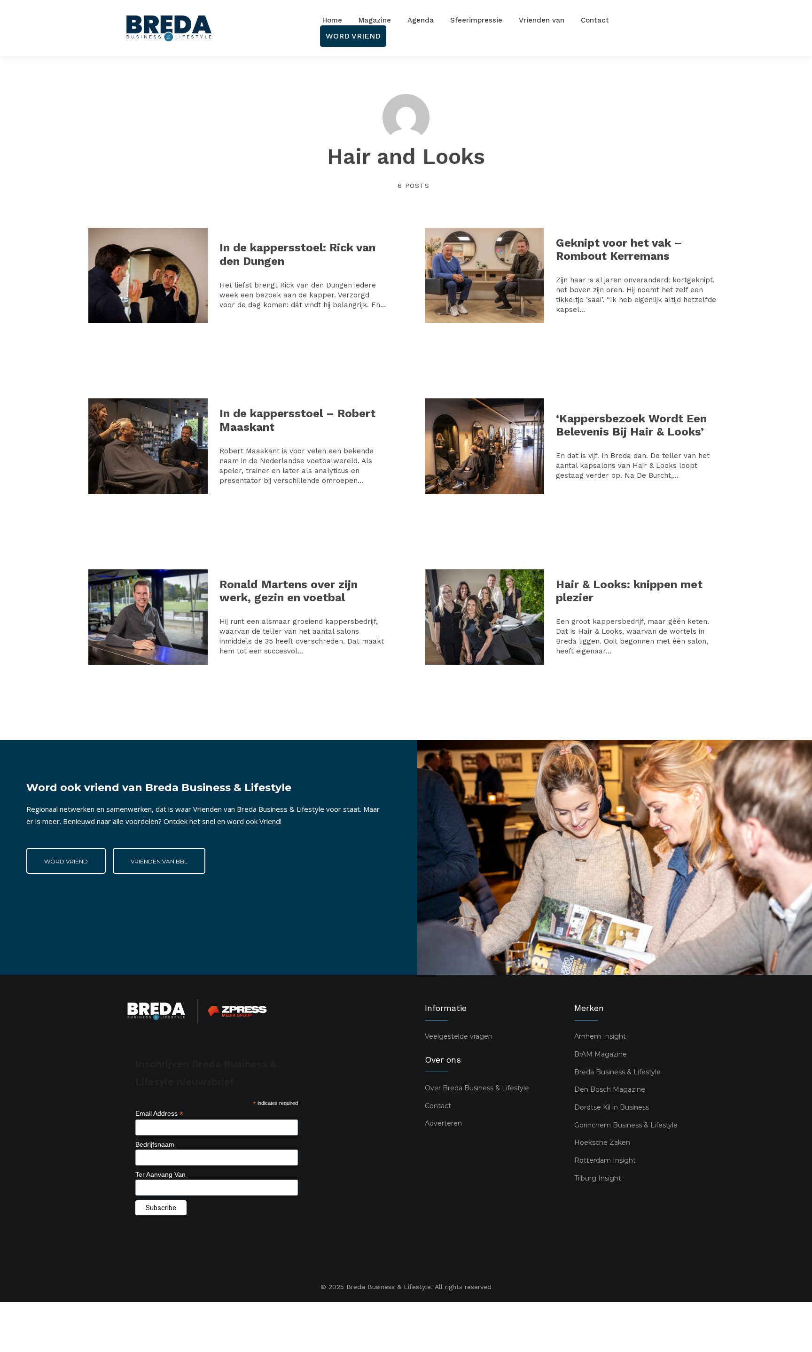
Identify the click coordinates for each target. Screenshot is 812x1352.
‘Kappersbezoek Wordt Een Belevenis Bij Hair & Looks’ (631, 425)
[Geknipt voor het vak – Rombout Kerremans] (484, 276)
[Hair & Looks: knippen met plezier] (484, 617)
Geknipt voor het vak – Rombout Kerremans (619, 249)
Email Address (159, 1113)
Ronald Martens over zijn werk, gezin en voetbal (288, 591)
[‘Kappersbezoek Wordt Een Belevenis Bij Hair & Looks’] (484, 446)
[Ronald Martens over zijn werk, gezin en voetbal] (148, 617)
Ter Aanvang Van (160, 1174)
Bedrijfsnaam (154, 1144)
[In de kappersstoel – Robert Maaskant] (148, 446)
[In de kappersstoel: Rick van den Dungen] (148, 276)
